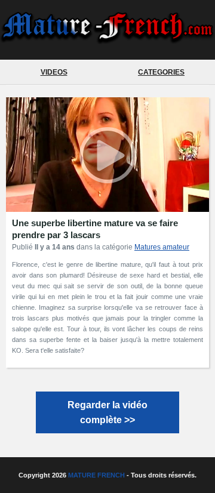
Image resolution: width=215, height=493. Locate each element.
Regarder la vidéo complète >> (107, 412)
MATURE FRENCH (96, 475)
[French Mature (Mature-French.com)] (107, 39)
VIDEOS (54, 72)
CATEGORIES (161, 72)
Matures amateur (161, 247)
